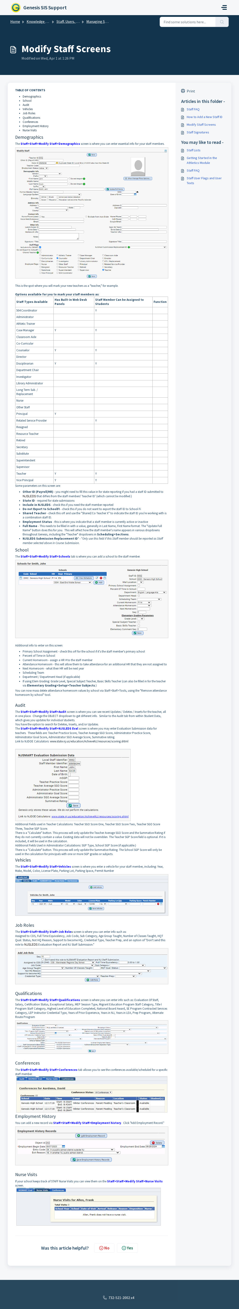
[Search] (222, 22)
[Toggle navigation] (224, 7)
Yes (130, 1248)
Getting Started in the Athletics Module (202, 160)
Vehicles (28, 109)
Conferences (30, 122)
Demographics (32, 96)
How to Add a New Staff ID (204, 117)
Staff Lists (193, 150)
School (27, 101)
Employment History (36, 126)
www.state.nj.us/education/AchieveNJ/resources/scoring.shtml (89, 741)
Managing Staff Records (105, 21)
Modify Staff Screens (201, 124)
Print (191, 91)
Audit (26, 105)
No (106, 1248)
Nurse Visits (30, 130)
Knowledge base (40, 21)
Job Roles (29, 113)
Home (15, 21)
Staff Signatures (198, 132)
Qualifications (31, 118)
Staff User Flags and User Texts (204, 180)
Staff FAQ (193, 109)
